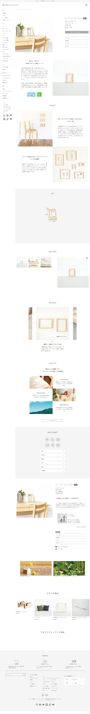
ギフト (4, 51)
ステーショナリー (6, 49)
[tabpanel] (52, 331)
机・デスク (5, 28)
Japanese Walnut (6, 56)
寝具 (3, 44)
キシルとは (5, 93)
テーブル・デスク (46, 681)
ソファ (4, 35)
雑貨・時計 (5, 47)
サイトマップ (59, 699)
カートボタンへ (78, 32)
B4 (75, 18)
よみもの (4, 80)
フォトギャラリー (6, 78)
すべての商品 (5, 67)
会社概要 (33, 699)
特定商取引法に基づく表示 (50, 699)
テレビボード (5, 42)
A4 (70, 18)
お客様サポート (6, 98)
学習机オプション (6, 20)
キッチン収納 (5, 40)
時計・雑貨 (24, 9)
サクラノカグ (5, 53)
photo (85, 18)
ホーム (29, 699)
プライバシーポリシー (40, 699)
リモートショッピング (7, 91)
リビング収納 (5, 37)
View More (53, 420)
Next (87, 609)
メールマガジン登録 (6, 108)
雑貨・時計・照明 (46, 688)
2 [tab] (52, 341)
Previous (18, 609)
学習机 (4, 13)
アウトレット (5, 58)
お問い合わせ (5, 110)
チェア (4, 15)
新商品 (4, 69)
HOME (19, 9)
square (80, 18)
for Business (5, 60)
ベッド (4, 26)
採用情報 (4, 95)
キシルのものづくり (7, 75)
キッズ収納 (5, 17)
